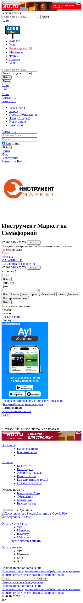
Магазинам (24, 500)
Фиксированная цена (15, 298)
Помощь (7, 462)
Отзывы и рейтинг (29, 483)
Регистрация (10, 158)
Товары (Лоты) (19, 294)
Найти (6, 77)
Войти (6, 151)
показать (34, 242)
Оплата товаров (12, 547)
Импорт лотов (26, 476)
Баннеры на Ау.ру (28, 493)
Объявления (25, 496)
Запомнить (12, 143)
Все (5, 294)
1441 (19, 260)
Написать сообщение (22, 263)
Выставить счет (27, 503)
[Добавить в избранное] (3, 264)
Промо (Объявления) (42, 294)
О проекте (8, 445)
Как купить (24, 465)
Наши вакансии (27, 448)
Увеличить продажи (30, 472)
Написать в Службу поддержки (22, 582)
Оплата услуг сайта (14, 523)
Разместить (9, 97)
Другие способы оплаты (25, 540)
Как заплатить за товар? (32, 479)
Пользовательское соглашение (21, 567)
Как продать (25, 469)
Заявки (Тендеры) (68, 294)
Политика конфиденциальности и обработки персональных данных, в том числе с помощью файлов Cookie (41, 573)
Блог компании (27, 452)
